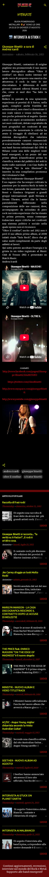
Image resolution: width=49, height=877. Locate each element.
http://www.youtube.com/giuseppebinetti (24, 399)
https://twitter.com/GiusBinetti (24, 381)
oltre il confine (12, 476)
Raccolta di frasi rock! (13, 502)
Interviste (24, 14)
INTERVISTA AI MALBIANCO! (18, 830)
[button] (45, 47)
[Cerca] (45, 5)
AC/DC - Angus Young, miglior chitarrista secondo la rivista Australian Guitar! (18, 725)
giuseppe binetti (32, 471)
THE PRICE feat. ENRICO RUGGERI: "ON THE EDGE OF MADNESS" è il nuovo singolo (18, 652)
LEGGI (43, 525)
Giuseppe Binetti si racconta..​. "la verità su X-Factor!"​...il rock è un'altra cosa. (19, 537)
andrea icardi (11, 471)
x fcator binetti (33, 476)
